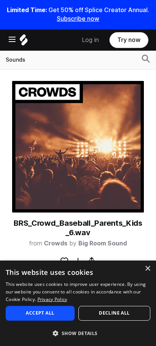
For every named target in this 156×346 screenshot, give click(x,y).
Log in (90, 39)
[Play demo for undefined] (78, 147)
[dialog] (78, 303)
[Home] (24, 42)
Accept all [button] (40, 313)
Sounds (15, 60)
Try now (128, 39)
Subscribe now (78, 18)
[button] (78, 333)
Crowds (55, 243)
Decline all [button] (114, 313)
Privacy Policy (52, 299)
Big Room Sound (102, 243)
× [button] (147, 269)
